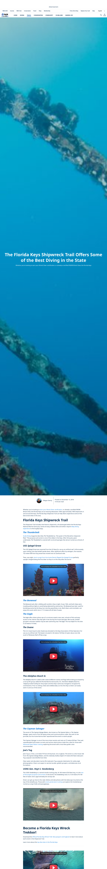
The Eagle (28, 613)
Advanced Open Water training (33, 744)
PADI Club (19, 11)
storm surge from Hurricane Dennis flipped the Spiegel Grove (53, 557)
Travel (34, 11)
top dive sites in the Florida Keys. (47, 842)
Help (93, 11)
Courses (12, 11)
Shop (40, 11)
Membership (47, 11)
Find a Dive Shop (74, 11)
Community (49, 15)
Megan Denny (47, 500)
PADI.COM (5, 11)
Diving (22, 15)
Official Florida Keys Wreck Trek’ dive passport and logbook (51, 837)
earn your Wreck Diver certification (51, 509)
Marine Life (69, 15)
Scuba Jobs (59, 15)
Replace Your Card (85, 11)
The (25, 728)
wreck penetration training (53, 782)
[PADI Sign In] (104, 15)
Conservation (27, 11)
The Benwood (29, 600)
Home (15, 15)
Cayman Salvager (35, 728)
